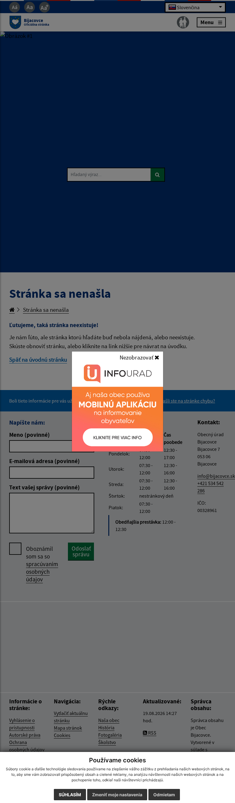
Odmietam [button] (164, 794)
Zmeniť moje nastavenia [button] (117, 794)
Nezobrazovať (137, 357)
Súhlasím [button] (70, 794)
